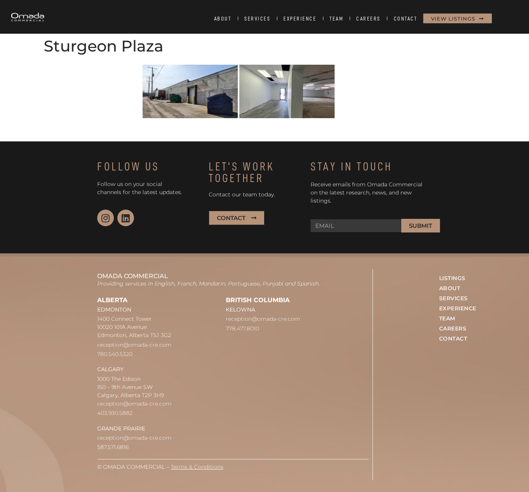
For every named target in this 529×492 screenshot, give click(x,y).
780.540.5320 (114, 354)
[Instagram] (105, 218)
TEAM (336, 18)
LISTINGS (452, 278)
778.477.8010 (242, 328)
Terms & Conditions (197, 466)
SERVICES (257, 18)
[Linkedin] (125, 218)
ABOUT (223, 18)
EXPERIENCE (299, 18)
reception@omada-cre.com (134, 344)
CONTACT (405, 18)
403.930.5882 (114, 412)
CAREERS (368, 18)
